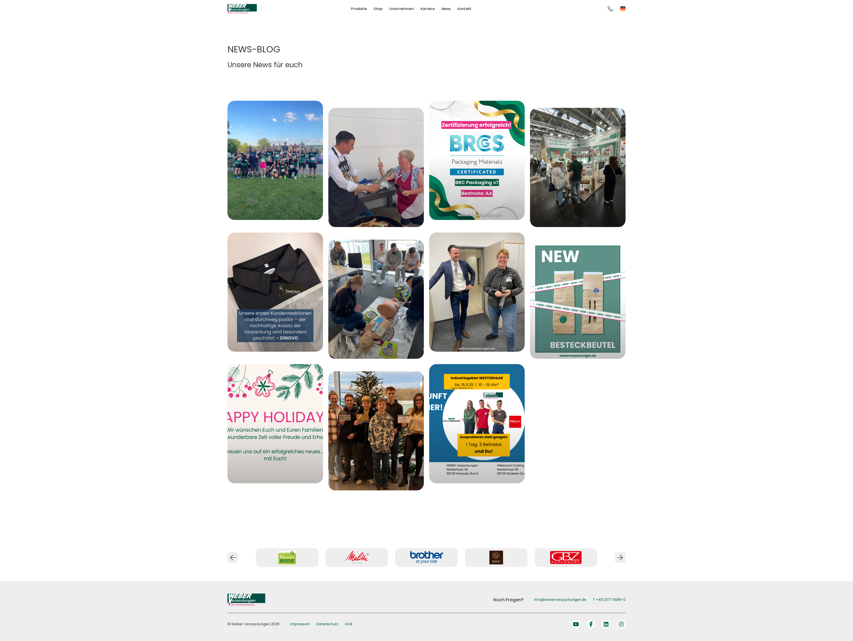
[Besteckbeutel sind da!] (578, 299)
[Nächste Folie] (620, 557)
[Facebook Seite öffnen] (590, 624)
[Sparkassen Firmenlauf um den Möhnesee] (275, 160)
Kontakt (464, 8)
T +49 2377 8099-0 (609, 599)
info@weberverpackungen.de (560, 599)
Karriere (428, 8)
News (446, 8)
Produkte (359, 8)
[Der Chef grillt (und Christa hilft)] (376, 167)
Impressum (300, 624)
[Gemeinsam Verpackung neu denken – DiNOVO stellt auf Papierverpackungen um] (275, 292)
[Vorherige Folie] (232, 557)
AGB (348, 624)
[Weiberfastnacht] (477, 292)
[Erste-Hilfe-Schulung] (376, 299)
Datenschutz (327, 624)
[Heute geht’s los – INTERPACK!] (578, 167)
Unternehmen (401, 8)
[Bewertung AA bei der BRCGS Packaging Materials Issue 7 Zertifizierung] (477, 160)
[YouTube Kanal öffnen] (575, 624)
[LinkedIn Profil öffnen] (606, 624)
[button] (10, 631)
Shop (378, 8)
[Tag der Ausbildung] (477, 423)
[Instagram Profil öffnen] (621, 624)
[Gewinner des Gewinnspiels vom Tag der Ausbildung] (376, 431)
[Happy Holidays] (275, 423)
